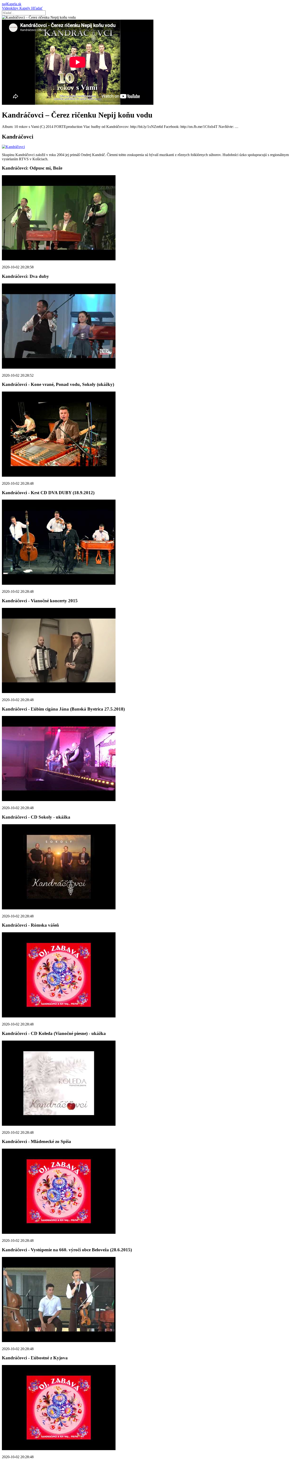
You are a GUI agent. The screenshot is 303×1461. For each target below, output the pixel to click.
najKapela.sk (11, 4)
